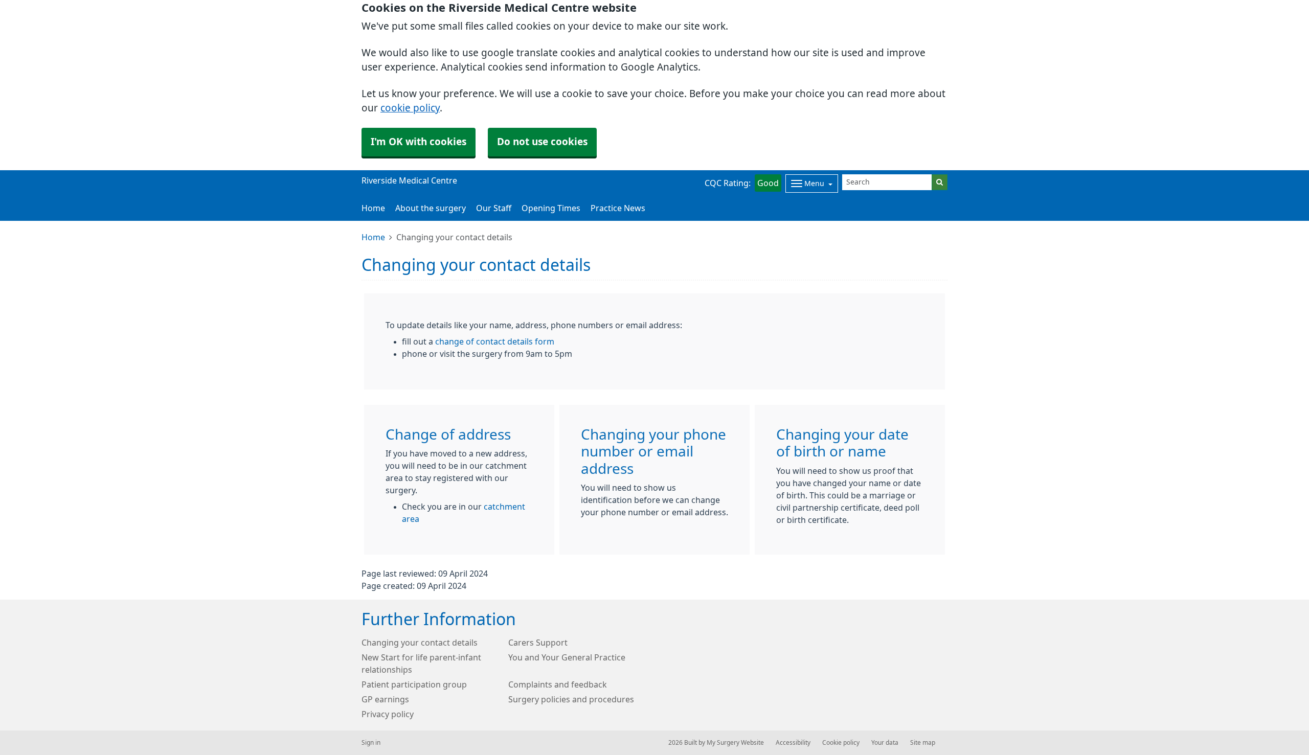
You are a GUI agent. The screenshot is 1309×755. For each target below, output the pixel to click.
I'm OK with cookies (418, 142)
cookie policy (410, 108)
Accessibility (793, 743)
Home (373, 237)
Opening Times (551, 208)
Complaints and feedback (557, 684)
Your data (884, 743)
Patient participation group (414, 684)
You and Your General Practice (566, 657)
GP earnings (385, 699)
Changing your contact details (420, 642)
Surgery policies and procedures (571, 699)
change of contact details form (494, 341)
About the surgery (430, 208)
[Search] (939, 182)
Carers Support (538, 642)
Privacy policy (388, 714)
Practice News (618, 208)
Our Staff (493, 208)
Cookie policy (841, 743)
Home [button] (373, 208)
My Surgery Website (735, 743)
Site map (922, 743)
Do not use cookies (542, 142)
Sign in (371, 743)
